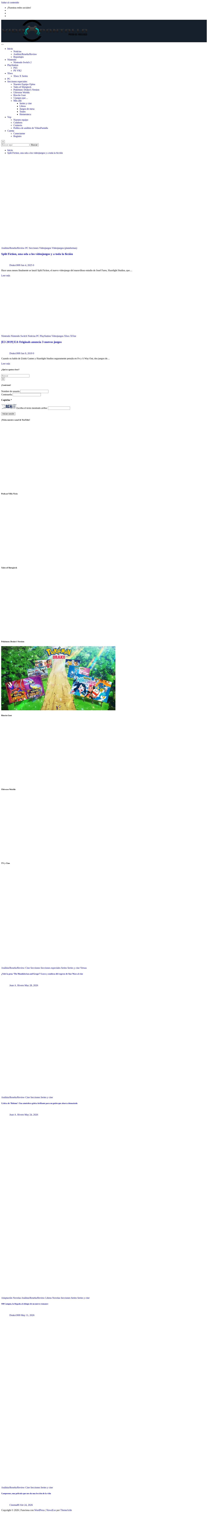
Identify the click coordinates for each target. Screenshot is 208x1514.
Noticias (17, 51)
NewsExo (51, 1510)
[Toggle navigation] (2, 44)
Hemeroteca (25, 114)
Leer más (5, 275)
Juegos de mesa (26, 109)
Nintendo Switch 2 (22, 62)
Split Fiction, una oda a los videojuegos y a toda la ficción (35, 153)
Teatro (22, 111)
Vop (9, 117)
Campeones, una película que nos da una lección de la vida (26, 1493)
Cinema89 (14, 1505)
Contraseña (7, 394)
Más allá (17, 100)
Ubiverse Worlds (21, 92)
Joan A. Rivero (16, 985)
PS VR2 (17, 70)
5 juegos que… (20, 98)
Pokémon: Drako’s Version (26, 89)
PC (8, 78)
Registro (17, 136)
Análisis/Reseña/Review (25, 54)
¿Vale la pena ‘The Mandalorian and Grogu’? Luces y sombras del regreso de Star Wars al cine (42, 974)
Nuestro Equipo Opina (24, 84)
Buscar (34, 145)
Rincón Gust (19, 95)
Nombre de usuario (10, 391)
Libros (22, 106)
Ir (3, 379)
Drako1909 (14, 265)
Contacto (17, 125)
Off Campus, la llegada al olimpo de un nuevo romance (24, 1304)
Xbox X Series (20, 76)
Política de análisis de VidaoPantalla (30, 128)
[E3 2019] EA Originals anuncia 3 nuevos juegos (31, 342)
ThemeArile (66, 1510)
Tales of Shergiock (22, 87)
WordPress (39, 1510)
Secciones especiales (17, 81)
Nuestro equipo (20, 120)
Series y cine (25, 103)
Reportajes (18, 57)
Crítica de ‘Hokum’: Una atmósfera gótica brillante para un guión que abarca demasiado (39, 1103)
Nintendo (11, 59)
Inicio (10, 48)
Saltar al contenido (10, 2)
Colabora (17, 122)
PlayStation (12, 65)
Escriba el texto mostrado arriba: (31, 408)
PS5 (15, 68)
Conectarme (19, 133)
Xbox (10, 73)
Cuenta (10, 130)
